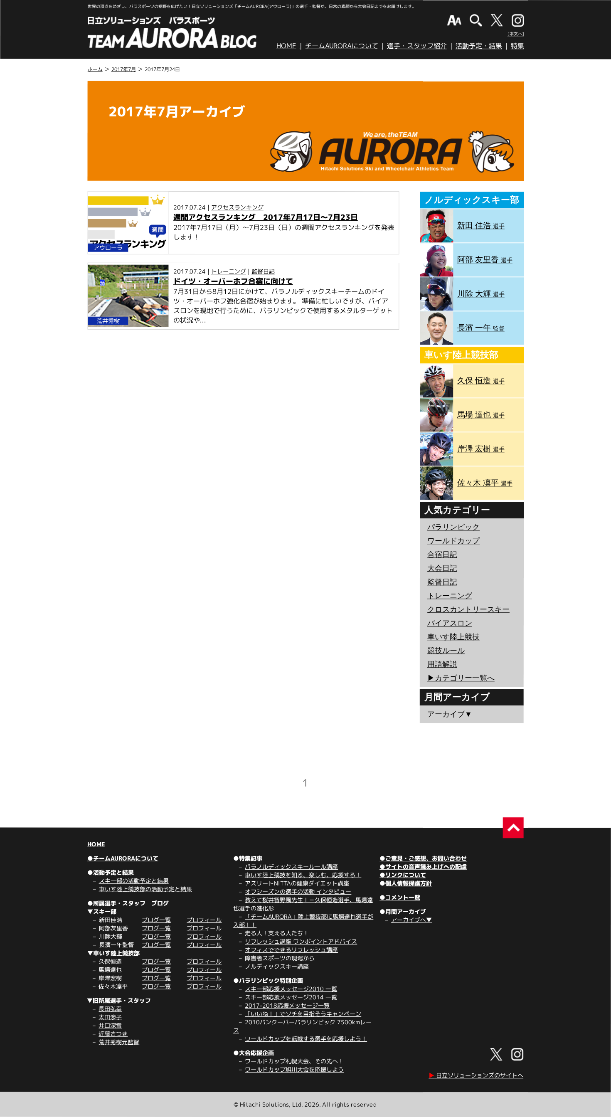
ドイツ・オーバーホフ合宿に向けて (233, 281)
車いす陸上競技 (453, 637)
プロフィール (204, 920)
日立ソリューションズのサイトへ (476, 1075)
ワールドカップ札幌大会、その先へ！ (294, 1061)
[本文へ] (516, 34)
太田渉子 (110, 1017)
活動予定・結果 (479, 45)
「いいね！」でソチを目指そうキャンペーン (303, 1014)
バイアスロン (449, 623)
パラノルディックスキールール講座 (291, 866)
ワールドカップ (453, 541)
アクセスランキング (237, 207)
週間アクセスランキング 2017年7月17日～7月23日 (265, 217)
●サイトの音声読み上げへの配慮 (423, 866)
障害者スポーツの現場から (280, 958)
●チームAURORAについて (122, 858)
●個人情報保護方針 (405, 883)
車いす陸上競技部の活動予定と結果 (145, 889)
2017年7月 (123, 69)
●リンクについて (402, 875)
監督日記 (263, 271)
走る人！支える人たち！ (277, 933)
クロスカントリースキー (468, 609)
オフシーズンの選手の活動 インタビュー (298, 891)
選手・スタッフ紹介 (417, 45)
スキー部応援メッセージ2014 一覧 (291, 997)
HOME (286, 45)
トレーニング (228, 271)
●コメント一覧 (399, 897)
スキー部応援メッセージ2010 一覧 (291, 989)
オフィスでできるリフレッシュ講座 (291, 950)
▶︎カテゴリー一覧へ (461, 678)
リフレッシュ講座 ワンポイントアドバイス (301, 941)
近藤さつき (113, 1034)
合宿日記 (442, 554)
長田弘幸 (110, 1009)
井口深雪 (110, 1025)
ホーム (95, 69)
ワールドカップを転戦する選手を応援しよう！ (306, 1039)
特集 (517, 45)
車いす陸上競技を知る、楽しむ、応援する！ (303, 875)
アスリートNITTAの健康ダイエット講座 (297, 883)
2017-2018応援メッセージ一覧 (287, 1005)
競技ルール (446, 650)
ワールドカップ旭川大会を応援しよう (294, 1069)
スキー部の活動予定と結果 (134, 881)
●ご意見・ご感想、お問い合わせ (423, 858)
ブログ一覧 (156, 920)
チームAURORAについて (341, 45)
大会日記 (442, 568)
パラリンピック (453, 527)
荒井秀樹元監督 (119, 1042)
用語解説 (442, 664)
